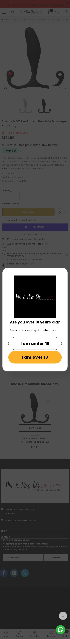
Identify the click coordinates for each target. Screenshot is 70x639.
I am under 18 (35, 343)
